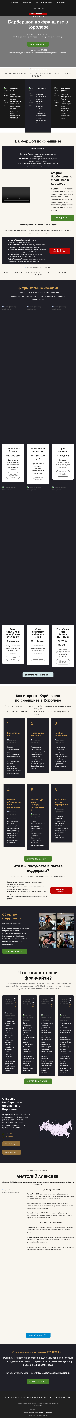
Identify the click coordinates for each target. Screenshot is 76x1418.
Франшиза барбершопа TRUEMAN (38, 1397)
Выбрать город (10, 1144)
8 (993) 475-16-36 (45, 1412)
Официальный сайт (31, 1412)
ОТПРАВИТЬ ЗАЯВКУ (37, 859)
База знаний (38, 1405)
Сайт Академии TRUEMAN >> (11, 923)
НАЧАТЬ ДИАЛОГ (36, 1382)
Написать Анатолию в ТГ (37, 1335)
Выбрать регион (10, 1152)
